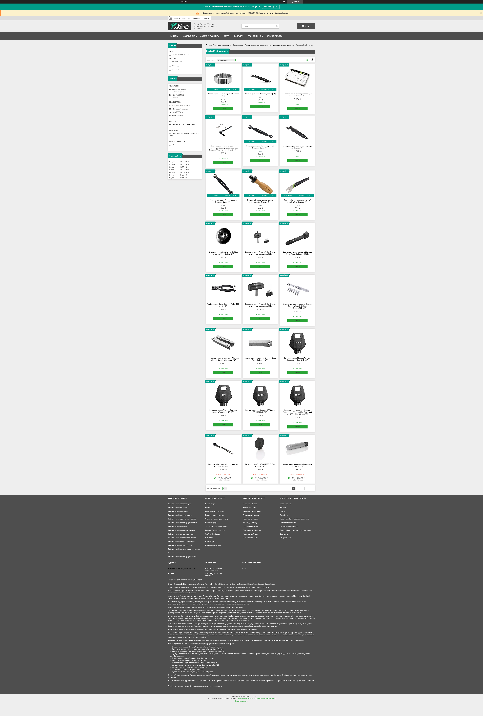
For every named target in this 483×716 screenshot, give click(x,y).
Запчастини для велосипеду (216, 526)
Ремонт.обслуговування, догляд (258, 45)
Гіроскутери (209, 542)
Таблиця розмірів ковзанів (178, 553)
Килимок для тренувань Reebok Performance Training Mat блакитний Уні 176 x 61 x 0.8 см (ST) (297, 412)
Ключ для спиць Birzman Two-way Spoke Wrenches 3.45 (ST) (297, 359)
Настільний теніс (249, 508)
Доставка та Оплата (209, 36)
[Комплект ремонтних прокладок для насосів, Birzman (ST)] (297, 78)
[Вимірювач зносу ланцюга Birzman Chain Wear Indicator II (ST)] (297, 236)
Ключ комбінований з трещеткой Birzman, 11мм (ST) (223, 201)
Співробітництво (275, 36)
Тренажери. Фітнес (250, 504)
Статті (226, 36)
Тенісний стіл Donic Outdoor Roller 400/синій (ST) (223, 305)
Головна (174, 36)
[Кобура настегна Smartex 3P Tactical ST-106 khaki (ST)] (260, 394)
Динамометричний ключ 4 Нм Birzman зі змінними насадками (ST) (260, 253)
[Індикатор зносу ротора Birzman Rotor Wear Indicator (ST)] (260, 342)
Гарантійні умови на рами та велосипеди (295, 530)
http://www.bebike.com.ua (181, 105)
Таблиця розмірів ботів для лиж (180, 545)
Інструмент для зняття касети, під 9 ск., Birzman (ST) (297, 147)
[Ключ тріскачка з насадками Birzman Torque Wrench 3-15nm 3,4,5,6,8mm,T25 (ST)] (297, 288)
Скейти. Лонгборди (212, 534)
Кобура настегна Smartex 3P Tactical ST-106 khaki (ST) (260, 411)
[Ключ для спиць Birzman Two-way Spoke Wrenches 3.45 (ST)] (297, 342)
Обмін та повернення (288, 523)
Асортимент (189, 36)
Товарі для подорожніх (222, 45)
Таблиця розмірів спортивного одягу (181, 534)
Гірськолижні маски (250, 519)
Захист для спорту (250, 523)
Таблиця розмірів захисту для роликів (182, 523)
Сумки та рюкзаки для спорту (216, 519)
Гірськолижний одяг (250, 534)
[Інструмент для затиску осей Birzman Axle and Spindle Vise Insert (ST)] (223, 342)
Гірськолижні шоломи (251, 515)
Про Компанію (254, 36)
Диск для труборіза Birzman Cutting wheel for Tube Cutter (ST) (223, 253)
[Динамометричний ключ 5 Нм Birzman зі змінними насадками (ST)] (260, 288)
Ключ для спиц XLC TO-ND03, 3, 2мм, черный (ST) (260, 465)
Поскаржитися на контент (247, 699)
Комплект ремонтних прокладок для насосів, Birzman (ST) (297, 95)
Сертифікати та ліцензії (289, 526)
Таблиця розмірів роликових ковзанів (182, 519)
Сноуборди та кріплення (252, 530)
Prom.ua (253, 696)
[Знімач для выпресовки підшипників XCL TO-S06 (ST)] (297, 448)
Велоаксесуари (211, 523)
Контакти (238, 36)
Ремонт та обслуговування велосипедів (295, 519)
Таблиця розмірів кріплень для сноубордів (184, 549)
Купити (223, 108)
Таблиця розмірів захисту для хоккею (182, 557)
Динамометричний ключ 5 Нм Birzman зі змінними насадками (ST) (260, 305)
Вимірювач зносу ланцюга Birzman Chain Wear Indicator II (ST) (297, 253)
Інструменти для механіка (283, 45)
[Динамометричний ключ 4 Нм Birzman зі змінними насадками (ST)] (260, 236)
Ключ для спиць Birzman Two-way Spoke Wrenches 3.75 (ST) (223, 411)
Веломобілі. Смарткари (251, 511)
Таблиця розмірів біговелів (178, 508)
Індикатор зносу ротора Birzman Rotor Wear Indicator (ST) (260, 359)
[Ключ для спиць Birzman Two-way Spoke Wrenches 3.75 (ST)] (223, 394)
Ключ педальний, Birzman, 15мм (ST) (260, 94)
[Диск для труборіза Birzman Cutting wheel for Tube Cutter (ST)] (223, 236)
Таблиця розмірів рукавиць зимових (181, 530)
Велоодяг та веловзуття (214, 515)
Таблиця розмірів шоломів (178, 511)
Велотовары (238, 45)
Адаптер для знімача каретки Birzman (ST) (223, 95)
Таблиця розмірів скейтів (177, 526)
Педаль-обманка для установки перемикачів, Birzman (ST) (260, 201)
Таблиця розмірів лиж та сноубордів (181, 542)
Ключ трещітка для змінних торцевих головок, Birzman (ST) (223, 465)
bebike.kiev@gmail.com (180, 109)
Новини (283, 508)
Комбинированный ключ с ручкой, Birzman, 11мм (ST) (260, 147)
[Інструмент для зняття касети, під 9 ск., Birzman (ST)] (297, 130)
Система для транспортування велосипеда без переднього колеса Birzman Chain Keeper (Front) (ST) (223, 148)
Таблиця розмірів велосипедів (179, 504)
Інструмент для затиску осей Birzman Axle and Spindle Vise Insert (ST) (223, 359)
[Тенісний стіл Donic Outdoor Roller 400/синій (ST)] (223, 288)
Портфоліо (284, 515)
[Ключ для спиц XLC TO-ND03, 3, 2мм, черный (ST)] (260, 448)
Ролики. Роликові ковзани (215, 530)
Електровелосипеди (213, 545)
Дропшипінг (284, 534)
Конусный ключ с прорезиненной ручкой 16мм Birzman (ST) (297, 201)
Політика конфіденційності (266, 699)
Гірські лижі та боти (250, 526)
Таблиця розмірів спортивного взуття (182, 538)
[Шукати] (277, 26)
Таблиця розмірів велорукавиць (180, 515)
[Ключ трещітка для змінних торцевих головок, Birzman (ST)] (223, 448)
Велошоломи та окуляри (214, 511)
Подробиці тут (270, 7)
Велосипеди (210, 504)
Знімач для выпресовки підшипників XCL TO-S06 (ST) (297, 465)
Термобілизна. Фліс (250, 538)
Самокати (209, 538)
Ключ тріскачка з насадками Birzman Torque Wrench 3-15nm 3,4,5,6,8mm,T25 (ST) (297, 306)
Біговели (208, 508)
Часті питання (285, 504)
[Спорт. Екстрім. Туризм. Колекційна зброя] (179, 26)
